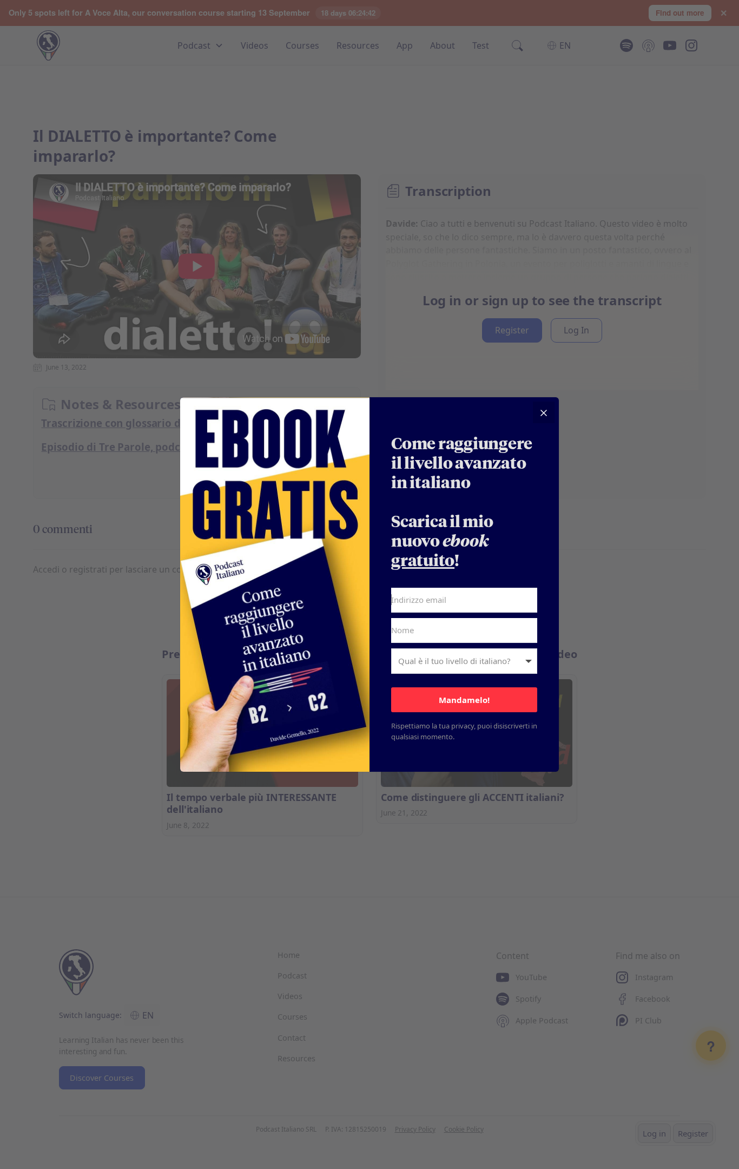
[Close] (544, 412)
